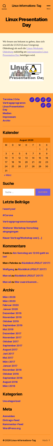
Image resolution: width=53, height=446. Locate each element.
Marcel (7, 275)
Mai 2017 (8, 357)
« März (7, 175)
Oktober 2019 (11, 321)
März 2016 (9, 386)
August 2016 (10, 382)
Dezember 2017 (12, 333)
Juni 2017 (8, 353)
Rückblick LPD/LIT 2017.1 (36, 263)
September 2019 (12, 325)
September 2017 (12, 345)
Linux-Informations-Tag (26, 5)
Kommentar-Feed (13, 424)
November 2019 (12, 317)
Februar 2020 (11, 305)
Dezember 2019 (12, 313)
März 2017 (9, 361)
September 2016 (12, 377)
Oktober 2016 (11, 373)
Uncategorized (11, 401)
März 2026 (9, 297)
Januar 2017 (10, 365)
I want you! (9, 209)
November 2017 (12, 337)
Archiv (6, 120)
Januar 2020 (10, 309)
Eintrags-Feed (11, 420)
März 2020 (9, 301)
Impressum (9, 116)
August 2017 (10, 349)
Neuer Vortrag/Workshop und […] (22, 237)
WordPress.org (12, 428)
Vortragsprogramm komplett (20, 221)
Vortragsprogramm (14, 102)
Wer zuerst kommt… (26, 282)
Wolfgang (8, 269)
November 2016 (12, 369)
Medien (7, 113)
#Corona (8, 215)
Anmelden (9, 416)
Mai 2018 (8, 329)
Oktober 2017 (11, 341)
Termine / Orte (11, 99)
